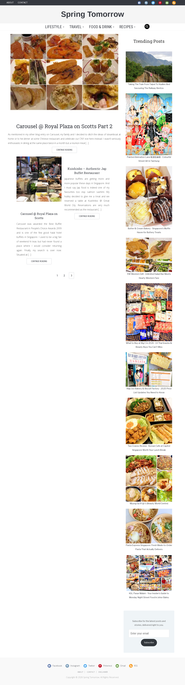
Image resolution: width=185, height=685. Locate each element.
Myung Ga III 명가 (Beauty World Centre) (149, 503)
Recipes (126, 27)
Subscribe (149, 642)
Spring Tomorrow (92, 14)
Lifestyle (53, 27)
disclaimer (103, 672)
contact (91, 672)
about (80, 672)
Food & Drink (101, 27)
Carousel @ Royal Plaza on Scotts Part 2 (64, 126)
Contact (23, 2)
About (10, 2)
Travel (75, 27)
